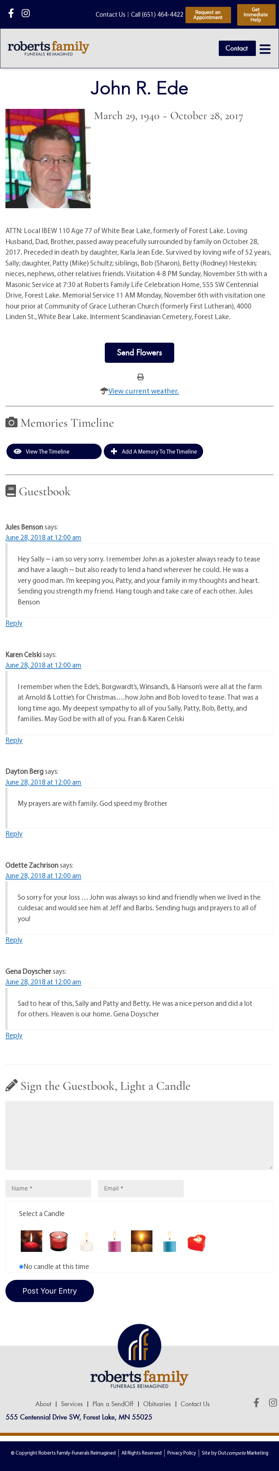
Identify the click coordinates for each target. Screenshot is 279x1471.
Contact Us (195, 1404)
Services (72, 1404)
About (43, 1404)
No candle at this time (56, 1266)
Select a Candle (42, 1213)
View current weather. (144, 391)
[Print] (140, 376)
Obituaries (157, 1404)
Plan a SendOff (113, 1404)
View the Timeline (47, 451)
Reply (13, 622)
